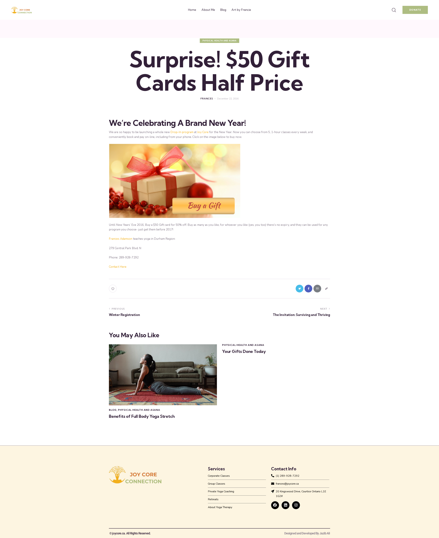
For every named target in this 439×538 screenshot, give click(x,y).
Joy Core (203, 132)
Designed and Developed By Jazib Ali (307, 533)
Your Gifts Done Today (244, 351)
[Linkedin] (285, 505)
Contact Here (117, 267)
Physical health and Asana (219, 40)
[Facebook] (275, 505)
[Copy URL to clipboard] (326, 288)
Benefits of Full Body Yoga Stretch (142, 416)
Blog (113, 409)
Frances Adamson (120, 239)
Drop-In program (181, 132)
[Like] (113, 288)
